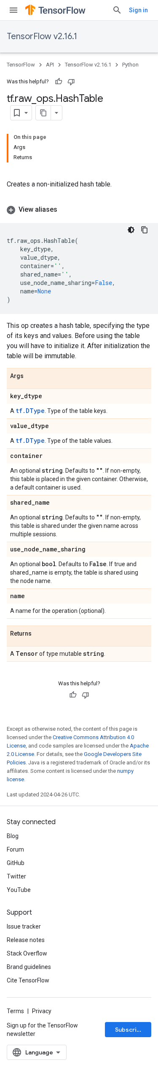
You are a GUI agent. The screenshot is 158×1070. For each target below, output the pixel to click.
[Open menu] (13, 10)
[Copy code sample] (144, 230)
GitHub (15, 863)
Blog (13, 836)
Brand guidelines (29, 967)
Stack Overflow (27, 953)
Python (130, 64)
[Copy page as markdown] (43, 113)
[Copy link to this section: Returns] (40, 634)
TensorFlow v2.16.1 (42, 36)
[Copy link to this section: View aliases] (65, 210)
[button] (79, 210)
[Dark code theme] (131, 230)
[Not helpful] (71, 81)
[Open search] (117, 10)
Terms (15, 1011)
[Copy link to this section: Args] (32, 376)
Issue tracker (24, 926)
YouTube (19, 889)
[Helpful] (58, 81)
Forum (15, 849)
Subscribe (129, 1029)
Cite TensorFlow (28, 980)
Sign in (138, 10)
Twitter (16, 876)
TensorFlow (21, 64)
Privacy (41, 1011)
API (50, 64)
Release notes (26, 940)
